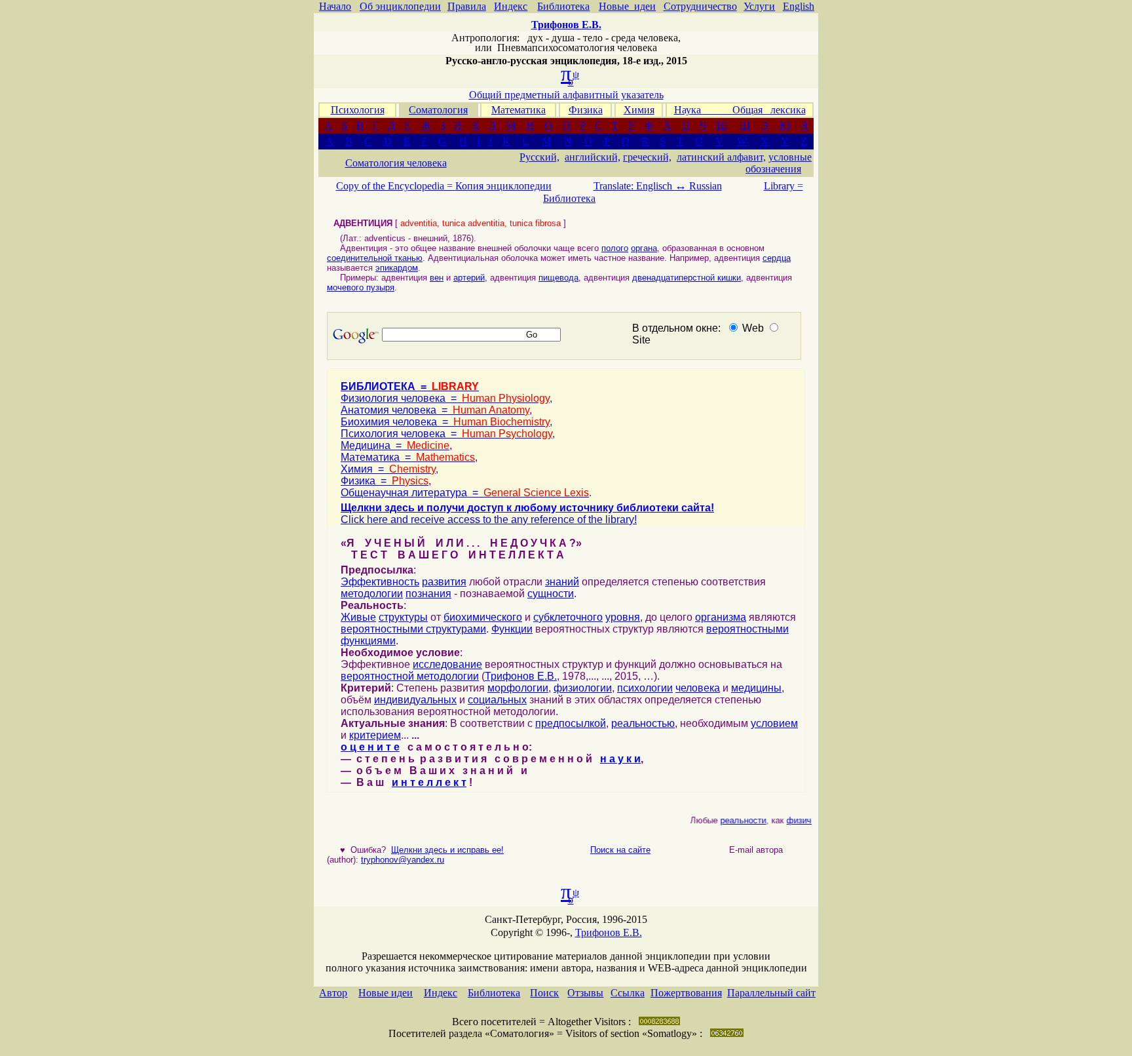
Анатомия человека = (435, 410)
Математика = (408, 457)
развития (444, 581)
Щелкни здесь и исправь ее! (447, 850)
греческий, (647, 157)
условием (774, 723)
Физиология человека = (445, 398)
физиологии (583, 688)
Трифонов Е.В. (521, 676)
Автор (333, 992)
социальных (497, 699)
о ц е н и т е (370, 747)
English (798, 6)
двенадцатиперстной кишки (686, 278)
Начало (335, 6)
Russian (705, 185)
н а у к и (620, 758)
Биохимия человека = (445, 421)
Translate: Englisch (640, 185)
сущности (550, 593)
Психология (358, 109)
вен (436, 278)
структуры (403, 617)
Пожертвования (686, 992)
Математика (518, 109)
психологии (645, 688)
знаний (562, 581)
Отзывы (585, 992)
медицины (756, 688)
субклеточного (568, 617)
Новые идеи (627, 6)
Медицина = (395, 445)
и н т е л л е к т (429, 782)
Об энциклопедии (400, 6)
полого (614, 248)
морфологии (517, 688)
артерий (469, 278)
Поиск (544, 992)
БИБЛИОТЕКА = (410, 386)
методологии (372, 593)
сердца (777, 258)
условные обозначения (778, 162)
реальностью (643, 723)
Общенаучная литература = (465, 492)
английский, (592, 157)
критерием (375, 735)
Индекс (510, 6)
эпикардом (396, 268)
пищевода (558, 278)
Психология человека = (446, 433)
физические (804, 820)
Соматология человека (396, 162)
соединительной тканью (375, 258)
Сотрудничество (700, 6)
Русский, (539, 157)
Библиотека (563, 6)
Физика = (384, 480)
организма (720, 617)
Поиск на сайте (620, 850)
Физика (586, 109)
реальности (738, 820)
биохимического (482, 617)
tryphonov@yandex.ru (402, 860)
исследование (447, 664)
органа (644, 248)
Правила (466, 6)
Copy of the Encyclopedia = (395, 185)
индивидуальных (415, 699)
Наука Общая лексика (740, 109)
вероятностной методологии (410, 676)
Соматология (438, 109)
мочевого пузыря (360, 287)
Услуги (759, 6)
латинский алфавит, (721, 157)
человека (697, 688)
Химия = (388, 469)
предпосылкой (570, 723)
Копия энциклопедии (503, 185)
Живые (358, 617)
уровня (622, 617)
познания (428, 593)
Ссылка (628, 992)
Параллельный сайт (771, 992)
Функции (512, 629)
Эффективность (380, 581)
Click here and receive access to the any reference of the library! (489, 519)
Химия (639, 109)
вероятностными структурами (413, 629)
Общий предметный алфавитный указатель (566, 94)
